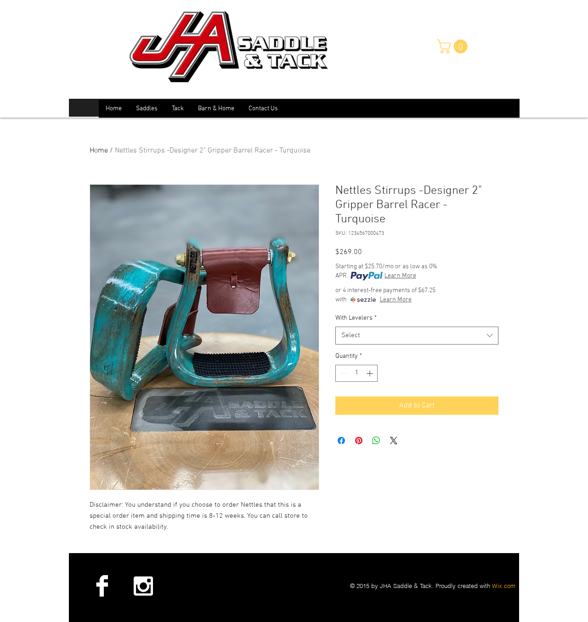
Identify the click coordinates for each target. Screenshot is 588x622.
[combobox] (416, 336)
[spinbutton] (356, 373)
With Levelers (356, 318)
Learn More (400, 276)
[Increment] (370, 373)
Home (99, 150)
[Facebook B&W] (102, 585)
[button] (454, 46)
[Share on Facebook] (341, 440)
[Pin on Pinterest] (358, 440)
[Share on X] (393, 440)
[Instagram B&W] (143, 585)
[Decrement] (342, 373)
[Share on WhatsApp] (376, 440)
